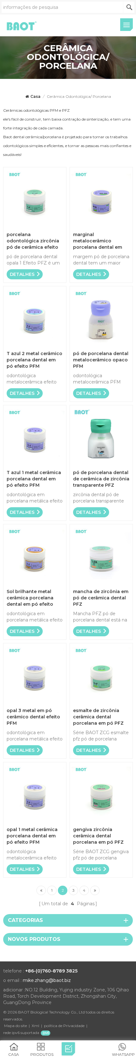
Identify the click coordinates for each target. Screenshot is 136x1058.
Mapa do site (15, 1025)
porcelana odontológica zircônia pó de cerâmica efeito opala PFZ (33, 241)
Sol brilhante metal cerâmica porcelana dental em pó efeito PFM (30, 598)
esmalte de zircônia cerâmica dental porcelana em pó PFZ (98, 717)
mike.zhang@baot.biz (47, 980)
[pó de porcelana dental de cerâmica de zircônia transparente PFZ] (101, 464)
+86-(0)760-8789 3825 (51, 971)
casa (35, 96)
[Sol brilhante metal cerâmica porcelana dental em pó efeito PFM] (35, 583)
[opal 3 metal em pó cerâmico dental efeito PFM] (35, 702)
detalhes (22, 274)
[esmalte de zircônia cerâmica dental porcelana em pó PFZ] (101, 702)
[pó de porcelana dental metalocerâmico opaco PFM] (101, 345)
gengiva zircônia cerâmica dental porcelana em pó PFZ (98, 836)
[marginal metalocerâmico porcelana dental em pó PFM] (101, 226)
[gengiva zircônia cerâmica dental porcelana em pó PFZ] (101, 821)
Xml (35, 1025)
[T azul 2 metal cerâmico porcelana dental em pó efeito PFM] (35, 345)
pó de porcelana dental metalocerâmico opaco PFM (100, 360)
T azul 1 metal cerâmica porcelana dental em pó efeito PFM (34, 479)
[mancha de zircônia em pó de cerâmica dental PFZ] (101, 583)
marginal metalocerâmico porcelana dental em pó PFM (97, 241)
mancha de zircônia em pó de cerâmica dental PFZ (100, 598)
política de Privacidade (64, 1025)
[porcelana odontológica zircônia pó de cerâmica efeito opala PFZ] (35, 226)
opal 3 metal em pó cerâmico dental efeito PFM (33, 717)
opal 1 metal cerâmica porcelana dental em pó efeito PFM (32, 836)
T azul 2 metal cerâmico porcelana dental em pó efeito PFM (34, 360)
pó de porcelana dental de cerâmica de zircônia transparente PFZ (101, 479)
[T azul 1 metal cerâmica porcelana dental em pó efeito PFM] (35, 464)
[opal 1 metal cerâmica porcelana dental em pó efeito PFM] (35, 821)
